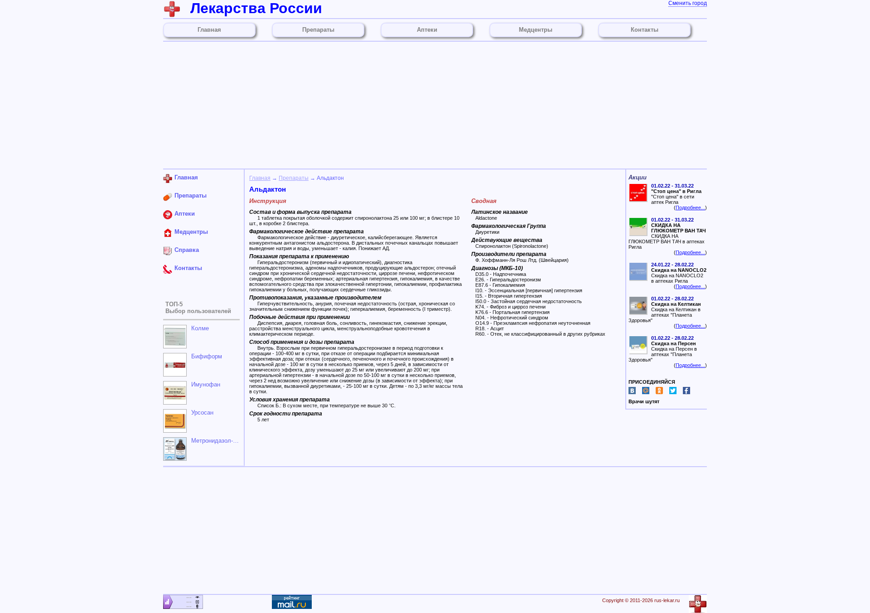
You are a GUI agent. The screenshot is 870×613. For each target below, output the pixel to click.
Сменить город (687, 3)
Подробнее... (690, 207)
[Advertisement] (435, 105)
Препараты (294, 178)
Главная (260, 178)
